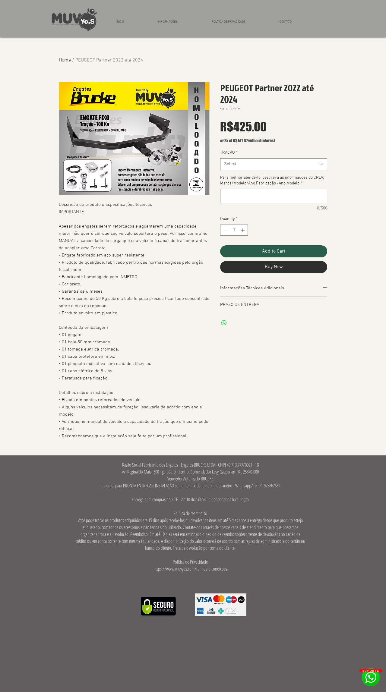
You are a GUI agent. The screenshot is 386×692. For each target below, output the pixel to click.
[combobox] (273, 164)
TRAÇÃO (229, 152)
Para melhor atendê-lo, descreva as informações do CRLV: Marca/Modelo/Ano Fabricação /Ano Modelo (272, 180)
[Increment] (243, 230)
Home (65, 60)
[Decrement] (225, 230)
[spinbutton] (234, 230)
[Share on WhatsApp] (224, 322)
